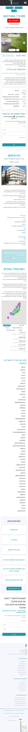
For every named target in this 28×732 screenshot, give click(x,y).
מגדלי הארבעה (22, 683)
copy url (13, 10)
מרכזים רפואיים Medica (20, 402)
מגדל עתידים (22, 483)
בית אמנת (23, 489)
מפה (18, 50)
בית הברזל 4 (22, 424)
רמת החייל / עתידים (9, 27)
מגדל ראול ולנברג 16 (20, 388)
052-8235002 (20, 116)
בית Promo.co (22, 456)
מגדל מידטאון (22, 685)
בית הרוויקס (22, 383)
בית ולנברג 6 (22, 394)
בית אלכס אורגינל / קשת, (20, 443)
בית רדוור (23, 508)
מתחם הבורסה (22, 674)
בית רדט (23, 380)
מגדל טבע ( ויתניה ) (21, 429)
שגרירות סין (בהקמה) (20, 464)
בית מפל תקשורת (21, 386)
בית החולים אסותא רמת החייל (19, 432)
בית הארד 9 (22, 459)
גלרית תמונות (12, 50)
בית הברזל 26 (22, 481)
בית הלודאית (22, 502)
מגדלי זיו (23, 426)
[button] (8, 318)
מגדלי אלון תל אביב (21, 687)
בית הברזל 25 (22, 467)
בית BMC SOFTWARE (20, 475)
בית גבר (23, 372)
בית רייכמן (23, 378)
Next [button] (24, 42)
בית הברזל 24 (22, 486)
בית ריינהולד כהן (21, 399)
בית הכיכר (23, 462)
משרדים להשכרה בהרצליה (20, 701)
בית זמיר (23, 505)
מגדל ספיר (23, 681)
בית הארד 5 (22, 472)
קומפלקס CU (22, 440)
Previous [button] (3, 42)
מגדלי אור (23, 413)
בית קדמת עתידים (21, 510)
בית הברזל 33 (22, 478)
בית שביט (23, 391)
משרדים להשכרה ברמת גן (20, 703)
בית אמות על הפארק (20, 497)
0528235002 (22, 650)
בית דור (23, 397)
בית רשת (23, 375)
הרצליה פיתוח (22, 663)
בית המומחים (22, 407)
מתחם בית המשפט (21, 672)
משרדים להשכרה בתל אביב (19, 705)
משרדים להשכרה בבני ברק (20, 698)
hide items (7, 325)
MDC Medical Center (20, 418)
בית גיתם (23, 451)
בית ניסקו (23, 416)
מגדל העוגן (22, 405)
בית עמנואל (22, 369)
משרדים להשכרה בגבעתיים (19, 699)
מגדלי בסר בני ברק (21, 689)
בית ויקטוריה (22, 448)
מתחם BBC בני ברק (21, 670)
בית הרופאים (22, 500)
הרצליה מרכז (22, 661)
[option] (14, 42)
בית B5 (23, 435)
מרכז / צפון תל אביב (21, 668)
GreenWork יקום (21, 667)
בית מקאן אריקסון (21, 491)
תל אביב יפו (16, 27)
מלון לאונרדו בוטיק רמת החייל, (18, 445)
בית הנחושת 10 (22, 421)
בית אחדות (23, 437)
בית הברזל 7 (22, 453)
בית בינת (23, 410)
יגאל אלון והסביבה (21, 665)
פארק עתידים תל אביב (20, 470)
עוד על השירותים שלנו (14, 588)
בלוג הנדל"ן (22, 690)
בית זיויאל (23, 367)
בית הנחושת (22, 494)
